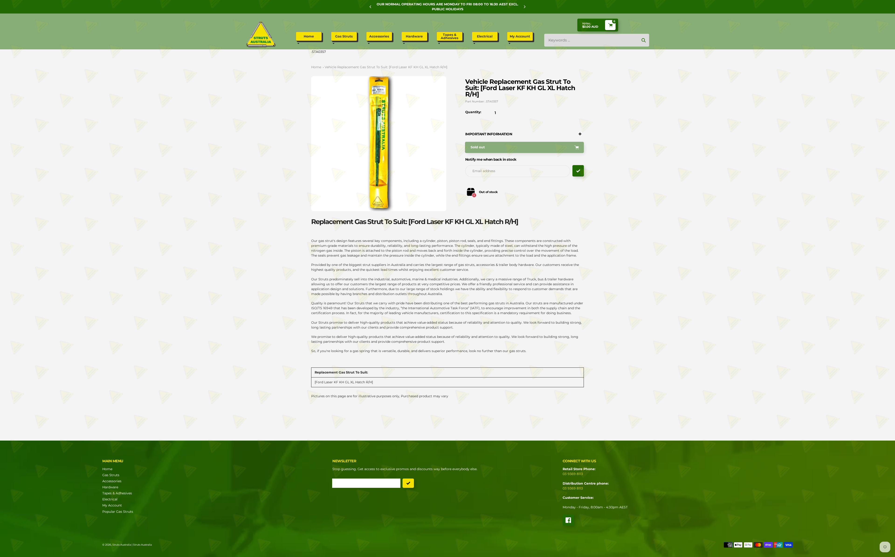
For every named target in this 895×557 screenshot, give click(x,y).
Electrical (109, 499)
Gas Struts (110, 475)
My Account (112, 505)
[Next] (524, 6)
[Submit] (408, 483)
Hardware (110, 487)
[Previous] (370, 6)
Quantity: (473, 112)
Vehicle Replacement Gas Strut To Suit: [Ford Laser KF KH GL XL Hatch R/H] (386, 67)
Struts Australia (121, 544)
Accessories (111, 481)
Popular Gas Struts (117, 511)
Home (316, 67)
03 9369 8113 (573, 474)
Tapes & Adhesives (117, 493)
